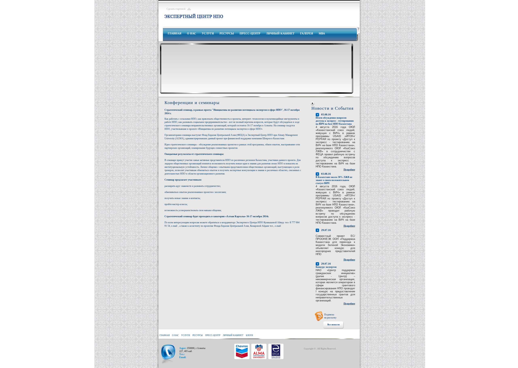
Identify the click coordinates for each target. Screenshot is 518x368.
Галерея (306, 33)
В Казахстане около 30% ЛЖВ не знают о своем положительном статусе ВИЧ (334, 180)
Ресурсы (227, 33)
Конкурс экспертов (326, 267)
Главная (174, 33)
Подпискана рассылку (330, 316)
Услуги (208, 33)
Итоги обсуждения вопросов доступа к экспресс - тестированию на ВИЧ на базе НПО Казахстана (335, 120)
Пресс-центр (250, 33)
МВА (322, 33)
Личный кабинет (280, 33)
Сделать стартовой (176, 8)
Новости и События (332, 108)
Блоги (249, 335)
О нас (191, 33)
